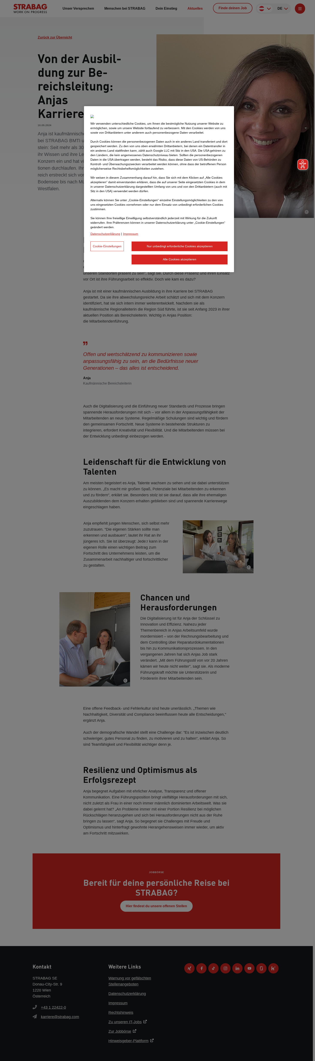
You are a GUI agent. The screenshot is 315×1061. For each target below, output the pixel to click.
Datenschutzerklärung (105, 233)
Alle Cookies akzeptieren (179, 259)
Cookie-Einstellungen (107, 246)
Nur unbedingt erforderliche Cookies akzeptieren (180, 246)
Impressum (130, 233)
